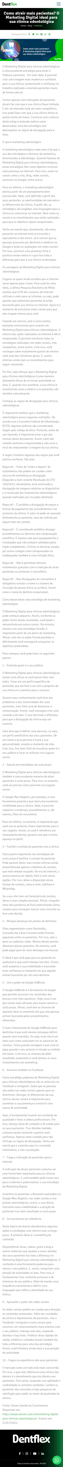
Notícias (38, 25)
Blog (30, 25)
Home (23, 25)
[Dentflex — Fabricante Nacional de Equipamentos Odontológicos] (9, 3)
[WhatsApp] (56, 1460)
